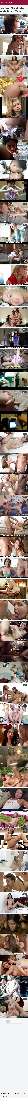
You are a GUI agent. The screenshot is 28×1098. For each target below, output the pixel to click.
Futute (24, 1095)
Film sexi (16, 1096)
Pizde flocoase (5, 1093)
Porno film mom (13, 1095)
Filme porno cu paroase (7, 1092)
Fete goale (21, 1092)
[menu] (26, 8)
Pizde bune (6, 1096)
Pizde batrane (16, 1093)
